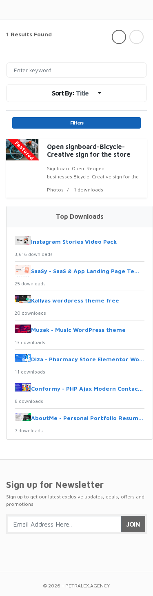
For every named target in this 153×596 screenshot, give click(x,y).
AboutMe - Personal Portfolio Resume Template (87, 417)
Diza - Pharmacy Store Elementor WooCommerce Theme (87, 359)
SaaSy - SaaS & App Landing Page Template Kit (87, 270)
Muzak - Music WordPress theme (78, 329)
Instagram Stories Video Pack (74, 241)
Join (133, 524)
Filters (76, 123)
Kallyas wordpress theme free (75, 300)
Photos (55, 190)
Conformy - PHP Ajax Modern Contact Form (87, 388)
